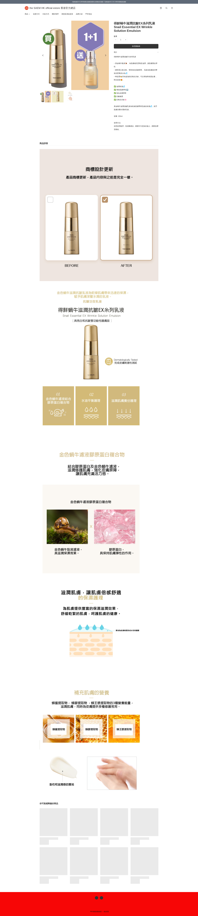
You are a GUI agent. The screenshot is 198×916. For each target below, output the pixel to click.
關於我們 (55, 14)
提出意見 (106, 911)
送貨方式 (36, 14)
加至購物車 (136, 46)
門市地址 (88, 14)
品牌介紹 (79, 14)
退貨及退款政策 (67, 14)
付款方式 (45, 14)
